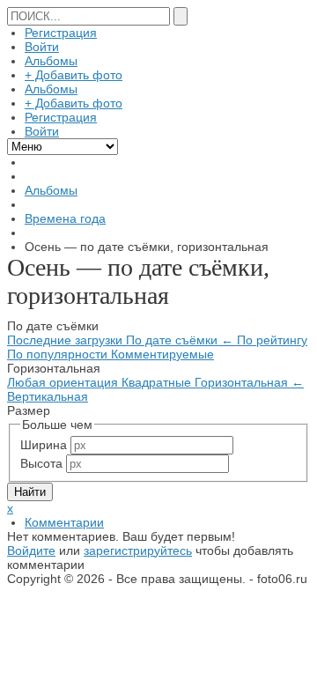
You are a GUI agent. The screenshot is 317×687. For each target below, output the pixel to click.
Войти (42, 47)
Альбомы (51, 61)
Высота (41, 463)
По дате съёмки (179, 340)
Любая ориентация (64, 382)
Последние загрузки (66, 340)
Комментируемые (162, 354)
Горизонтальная (249, 382)
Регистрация (61, 33)
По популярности (59, 354)
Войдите (31, 550)
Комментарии (64, 522)
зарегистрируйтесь (138, 550)
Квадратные (158, 382)
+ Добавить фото (73, 75)
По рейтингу (272, 340)
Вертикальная (47, 396)
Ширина (43, 445)
